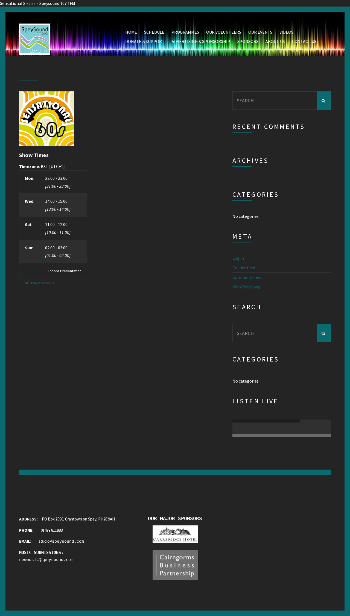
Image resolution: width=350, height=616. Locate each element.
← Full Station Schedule (36, 283)
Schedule (154, 32)
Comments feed (247, 277)
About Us (275, 41)
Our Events (260, 32)
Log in (238, 258)
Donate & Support (145, 41)
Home (131, 32)
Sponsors (247, 41)
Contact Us (304, 41)
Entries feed (243, 267)
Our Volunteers (223, 32)
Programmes (185, 32)
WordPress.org (246, 287)
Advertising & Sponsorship (201, 41)
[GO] (324, 100)
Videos (286, 32)
